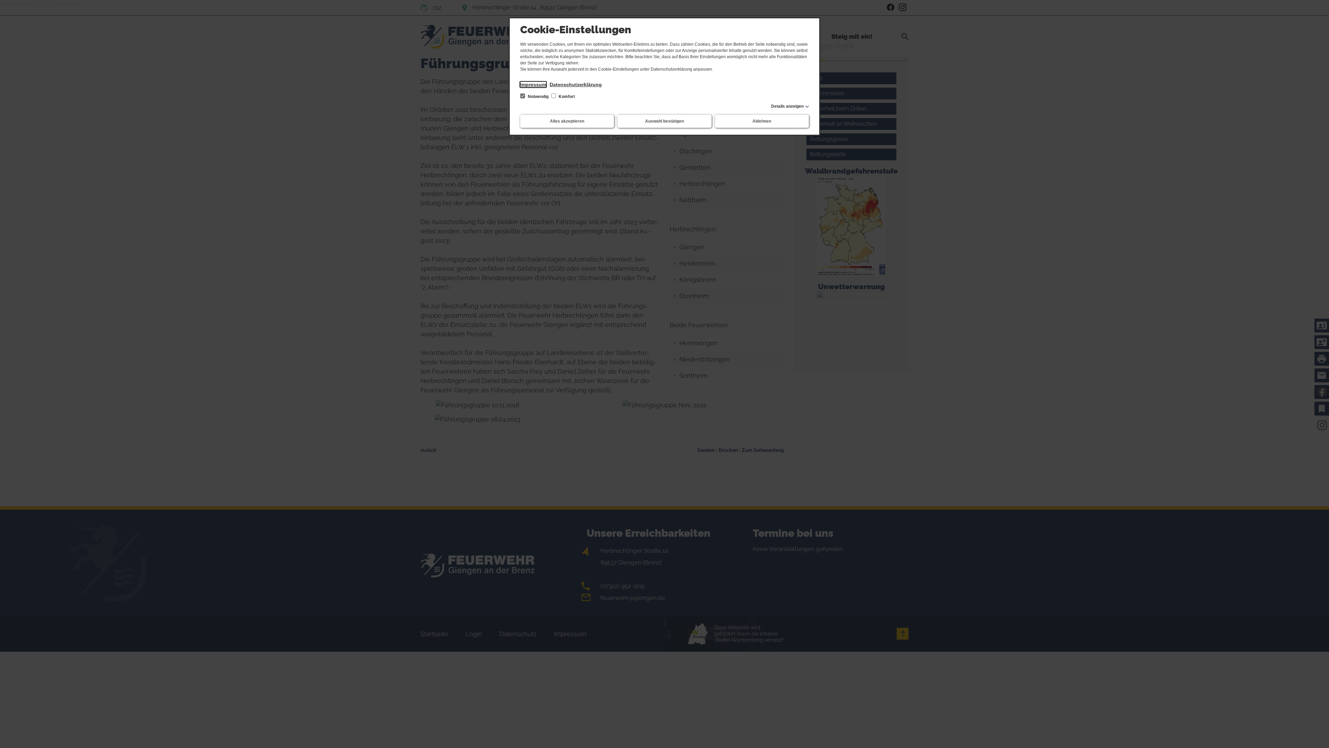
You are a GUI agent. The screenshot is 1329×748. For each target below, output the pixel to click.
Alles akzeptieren (567, 121)
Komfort (566, 96)
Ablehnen (761, 121)
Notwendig (538, 96)
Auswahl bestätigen (664, 121)
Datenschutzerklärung (576, 84)
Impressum (533, 84)
